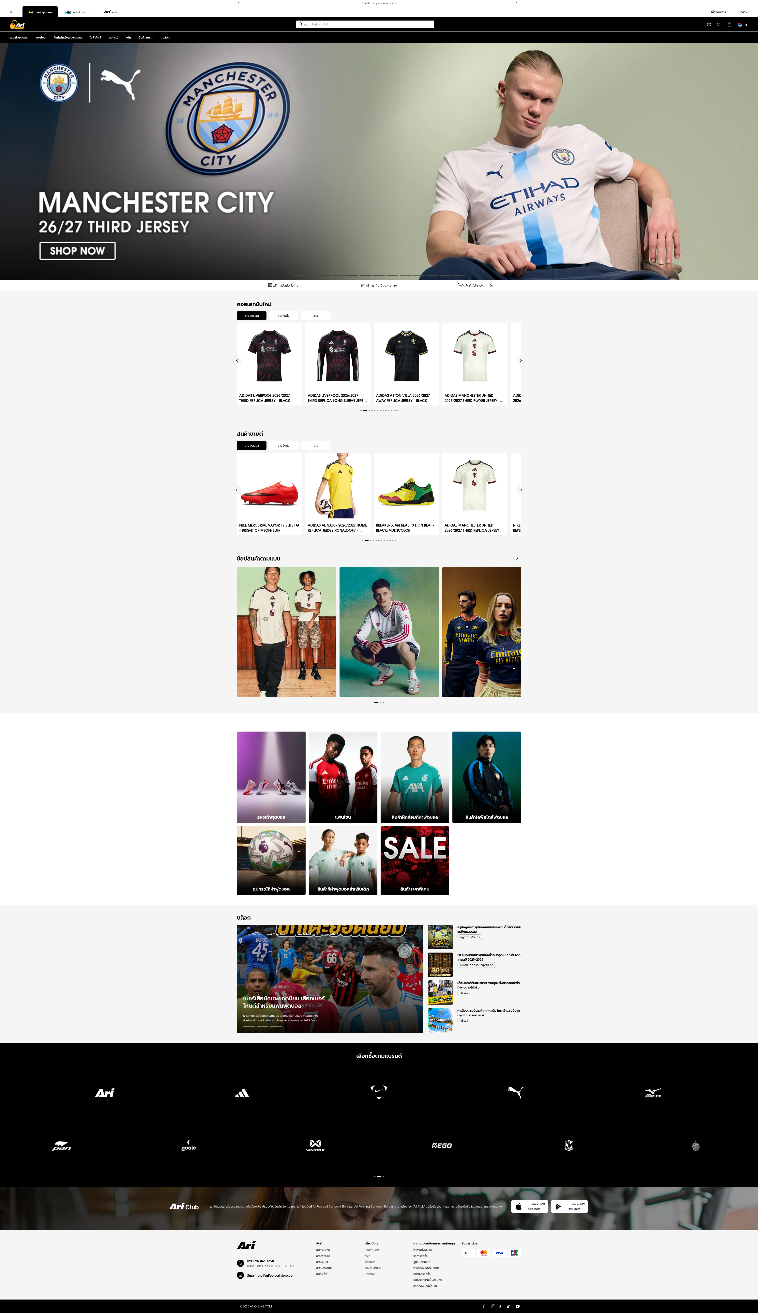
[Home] (11, 11)
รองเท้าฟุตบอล (18, 37)
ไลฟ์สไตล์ (95, 37)
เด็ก (128, 37)
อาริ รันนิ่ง (322, 1262)
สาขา (368, 1256)
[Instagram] (493, 1306)
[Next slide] (521, 360)
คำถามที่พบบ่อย (422, 1250)
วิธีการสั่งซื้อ (420, 1256)
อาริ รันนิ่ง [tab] (284, 316)
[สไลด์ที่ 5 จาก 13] (352, 275)
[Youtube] (517, 1306)
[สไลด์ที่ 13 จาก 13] (459, 275)
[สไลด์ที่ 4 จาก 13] (339, 275)
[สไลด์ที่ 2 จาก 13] (312, 275)
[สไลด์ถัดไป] (751, 161)
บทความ (744, 12)
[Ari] (246, 1245)
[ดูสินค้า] (265, 619)
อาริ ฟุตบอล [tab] (252, 316)
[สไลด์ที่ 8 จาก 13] (392, 275)
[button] (361, 410)
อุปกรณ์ (113, 37)
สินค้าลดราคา (147, 37)
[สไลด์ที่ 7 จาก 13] (379, 275)
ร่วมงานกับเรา (373, 1268)
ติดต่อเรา (370, 1262)
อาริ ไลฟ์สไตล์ (324, 1268)
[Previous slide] (237, 360)
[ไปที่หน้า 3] (276, 1026)
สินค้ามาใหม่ (323, 1250)
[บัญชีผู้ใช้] (709, 24)
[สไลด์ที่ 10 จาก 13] (419, 275)
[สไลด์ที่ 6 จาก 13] (365, 275)
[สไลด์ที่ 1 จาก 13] (298, 275)
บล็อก (166, 37)
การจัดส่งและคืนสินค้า (426, 1268)
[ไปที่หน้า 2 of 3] (379, 1148)
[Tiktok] (508, 1306)
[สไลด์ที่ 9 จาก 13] (406, 275)
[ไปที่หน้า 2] (262, 1026)
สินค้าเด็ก (321, 1274)
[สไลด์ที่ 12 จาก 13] (446, 275)
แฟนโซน (41, 37)
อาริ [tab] (315, 316)
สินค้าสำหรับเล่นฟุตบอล (67, 37)
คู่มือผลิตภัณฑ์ (421, 1262)
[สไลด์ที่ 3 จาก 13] (325, 275)
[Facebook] (483, 1306)
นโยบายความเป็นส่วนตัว (427, 1280)
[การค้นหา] (300, 24)
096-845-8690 (263, 1260)
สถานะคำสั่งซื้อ (422, 1274)
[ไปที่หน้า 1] (249, 1026)
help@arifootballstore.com (276, 1275)
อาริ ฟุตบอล (323, 1256)
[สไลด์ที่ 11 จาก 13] (433, 275)
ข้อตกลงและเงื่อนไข (425, 1286)
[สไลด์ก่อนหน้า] (6, 161)
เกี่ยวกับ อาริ (718, 12)
